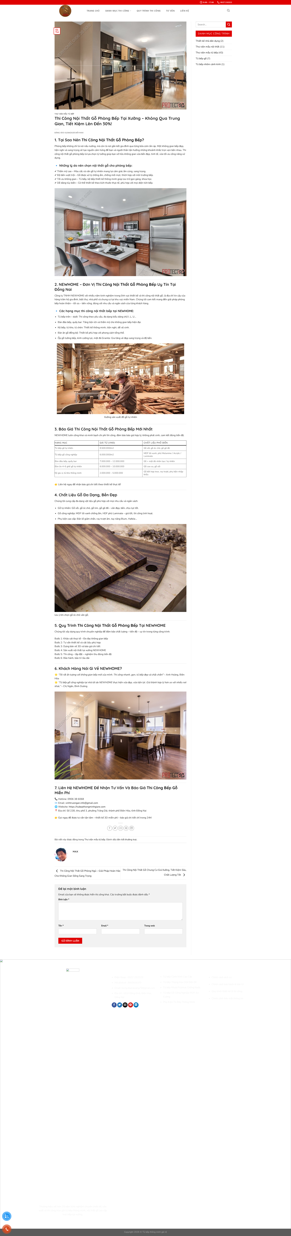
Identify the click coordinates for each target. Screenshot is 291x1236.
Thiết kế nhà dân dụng (208, 41)
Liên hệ (184, 11)
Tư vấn (170, 11)
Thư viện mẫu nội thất (207, 46)
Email (104, 925)
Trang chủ (93, 11)
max (81, 133)
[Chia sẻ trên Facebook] (109, 828)
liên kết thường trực (127, 839)
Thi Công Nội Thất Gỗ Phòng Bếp (112, 139)
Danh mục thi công (117, 10)
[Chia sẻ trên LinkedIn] (131, 828)
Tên (61, 925)
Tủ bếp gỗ (201, 58)
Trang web (149, 925)
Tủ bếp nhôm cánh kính (208, 64)
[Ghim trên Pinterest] (126, 828)
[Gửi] (229, 24)
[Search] (228, 10)
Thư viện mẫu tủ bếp (64, 114)
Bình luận (63, 899)
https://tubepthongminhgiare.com (87, 806)
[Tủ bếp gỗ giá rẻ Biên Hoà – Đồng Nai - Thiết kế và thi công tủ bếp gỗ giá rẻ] (69, 11)
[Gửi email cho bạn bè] (120, 828)
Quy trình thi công (149, 11)
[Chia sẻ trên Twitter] (115, 828)
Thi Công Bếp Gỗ (162, 787)
